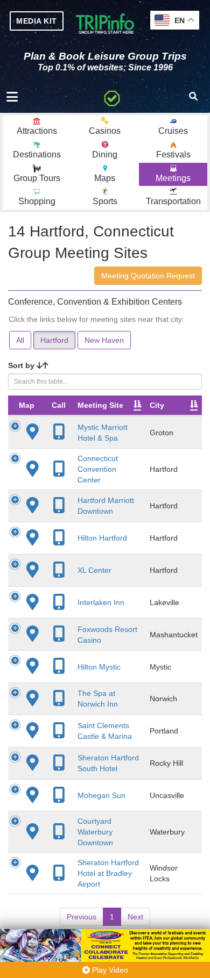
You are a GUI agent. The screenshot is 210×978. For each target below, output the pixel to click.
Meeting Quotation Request (148, 275)
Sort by (22, 365)
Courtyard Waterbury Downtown (95, 832)
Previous (81, 916)
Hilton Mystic (99, 667)
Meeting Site (100, 405)
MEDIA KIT (36, 21)
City (157, 405)
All (20, 340)
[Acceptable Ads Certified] (112, 96)
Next (135, 916)
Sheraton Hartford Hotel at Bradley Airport (108, 873)
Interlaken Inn (101, 602)
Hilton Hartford (102, 538)
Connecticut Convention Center (98, 469)
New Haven (104, 340)
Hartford (54, 340)
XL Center (94, 570)
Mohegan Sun (101, 795)
